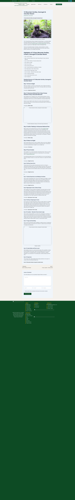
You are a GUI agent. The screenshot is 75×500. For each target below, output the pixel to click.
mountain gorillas (45, 128)
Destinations (45, 4)
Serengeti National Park (30, 154)
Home (20, 4)
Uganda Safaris (33, 4)
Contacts (51, 4)
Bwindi (24, 4)
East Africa (39, 4)
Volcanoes (27, 4)
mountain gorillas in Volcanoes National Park (39, 43)
